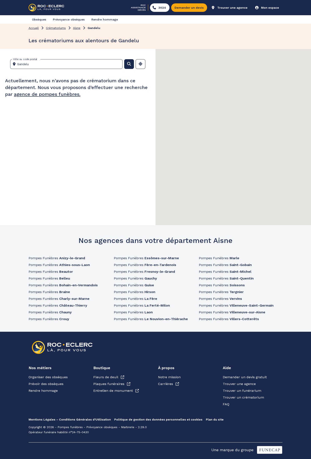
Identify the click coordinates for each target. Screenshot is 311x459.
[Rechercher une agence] (129, 64)
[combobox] (68, 64)
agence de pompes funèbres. (47, 94)
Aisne (76, 28)
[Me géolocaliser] (140, 64)
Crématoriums (56, 28)
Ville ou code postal (25, 59)
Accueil (34, 28)
